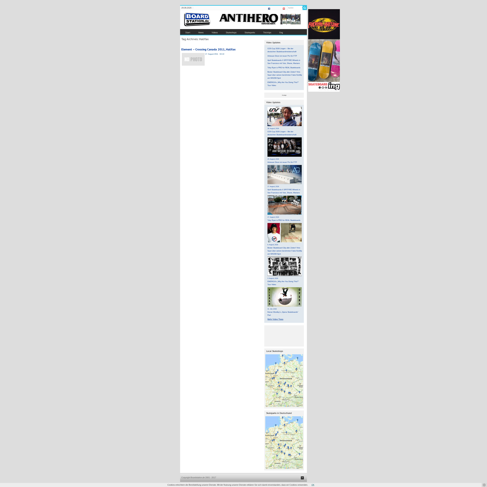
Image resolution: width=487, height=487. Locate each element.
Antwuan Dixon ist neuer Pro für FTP (282, 56)
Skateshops (231, 32)
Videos (215, 32)
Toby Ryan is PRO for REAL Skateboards (283, 68)
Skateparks (250, 32)
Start (187, 32)
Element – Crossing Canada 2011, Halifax (208, 49)
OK (312, 485)
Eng (281, 32)
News (201, 32)
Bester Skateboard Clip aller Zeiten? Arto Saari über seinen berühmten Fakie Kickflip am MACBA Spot (284, 75)
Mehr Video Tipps (275, 319)
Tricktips (267, 32)
